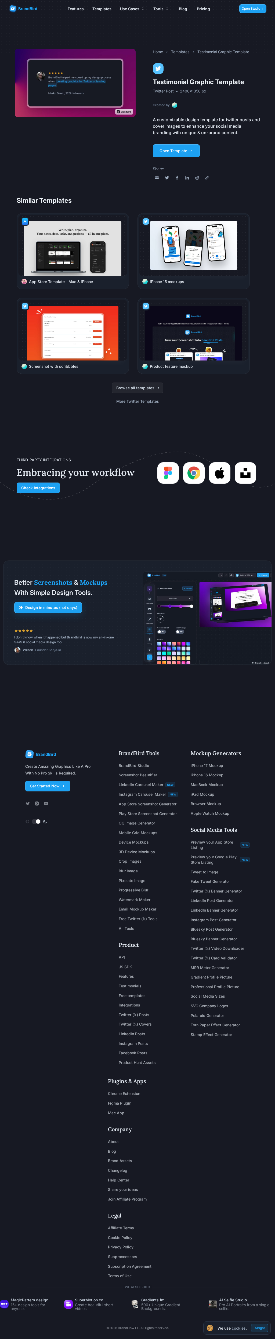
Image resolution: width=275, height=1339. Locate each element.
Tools (158, 8)
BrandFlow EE (128, 1328)
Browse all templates (135, 387)
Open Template (173, 150)
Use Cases (129, 8)
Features (76, 8)
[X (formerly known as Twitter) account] (27, 803)
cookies (239, 1328)
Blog (183, 8)
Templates (101, 8)
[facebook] (177, 178)
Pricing (203, 8)
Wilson (28, 650)
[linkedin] (187, 178)
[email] (157, 178)
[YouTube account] (46, 803)
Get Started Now (45, 786)
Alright (260, 1328)
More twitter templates (137, 401)
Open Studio (251, 8)
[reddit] (197, 178)
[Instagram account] (36, 803)
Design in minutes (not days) (51, 607)
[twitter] (167, 178)
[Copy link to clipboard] (207, 178)
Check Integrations (38, 487)
